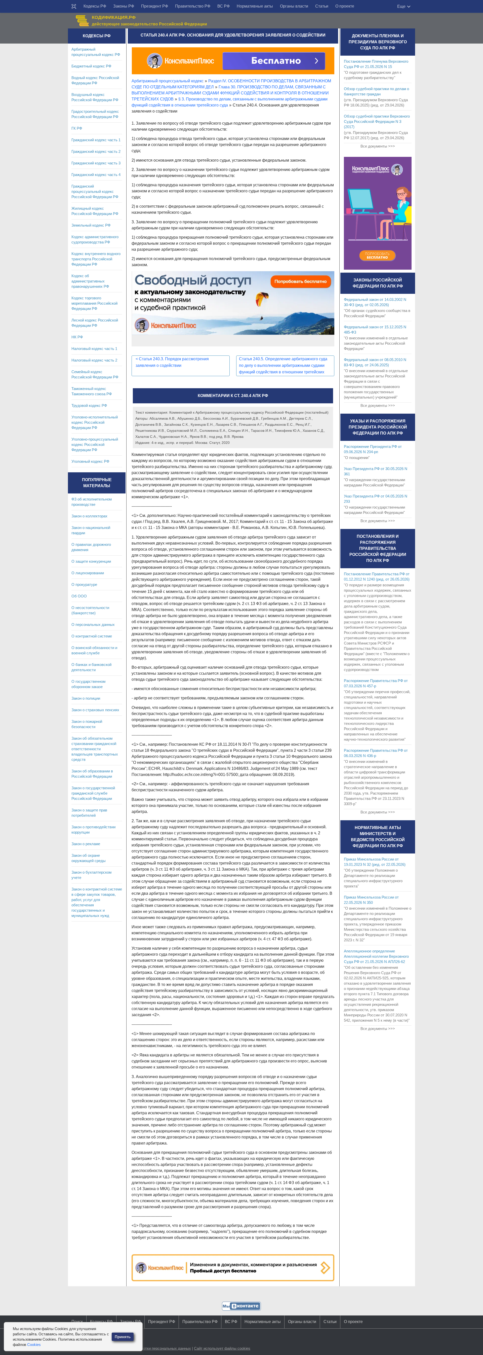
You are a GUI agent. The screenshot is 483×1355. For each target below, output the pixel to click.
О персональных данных (93, 624)
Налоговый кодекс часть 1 (94, 348)
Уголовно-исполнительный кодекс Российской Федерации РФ (94, 422)
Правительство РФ (192, 6)
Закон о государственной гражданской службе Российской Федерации (93, 793)
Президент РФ (154, 6)
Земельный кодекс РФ (90, 225)
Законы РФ (123, 6)
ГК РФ (76, 128)
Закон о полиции (85, 698)
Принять (123, 1337)
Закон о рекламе (85, 844)
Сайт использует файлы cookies (222, 1348)
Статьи (321, 6)
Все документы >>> (377, 146)
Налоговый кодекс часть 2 (94, 360)
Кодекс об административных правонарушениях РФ (90, 281)
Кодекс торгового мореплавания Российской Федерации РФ (94, 303)
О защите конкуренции (91, 561)
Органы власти (294, 6)
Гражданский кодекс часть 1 (95, 140)
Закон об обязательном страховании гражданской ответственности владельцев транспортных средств (94, 749)
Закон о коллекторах (89, 516)
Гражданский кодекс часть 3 (95, 163)
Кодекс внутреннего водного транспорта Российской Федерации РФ (95, 259)
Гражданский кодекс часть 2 (95, 151)
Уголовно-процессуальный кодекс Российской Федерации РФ (94, 444)
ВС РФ (223, 6)
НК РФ (77, 337)
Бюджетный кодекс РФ (91, 66)
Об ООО (79, 596)
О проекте (344, 6)
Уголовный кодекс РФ (90, 461)
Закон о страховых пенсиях (95, 710)
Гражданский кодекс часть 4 (95, 174)
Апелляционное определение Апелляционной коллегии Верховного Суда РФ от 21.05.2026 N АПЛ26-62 (376, 956)
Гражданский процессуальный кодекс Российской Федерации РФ (94, 191)
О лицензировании (87, 573)
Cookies (34, 1344)
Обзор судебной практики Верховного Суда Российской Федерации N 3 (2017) (377, 121)
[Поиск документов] (74, 6)
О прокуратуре (84, 584)
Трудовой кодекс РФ (89, 405)
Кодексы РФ (95, 6)
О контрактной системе (91, 636)
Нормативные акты (255, 6)
